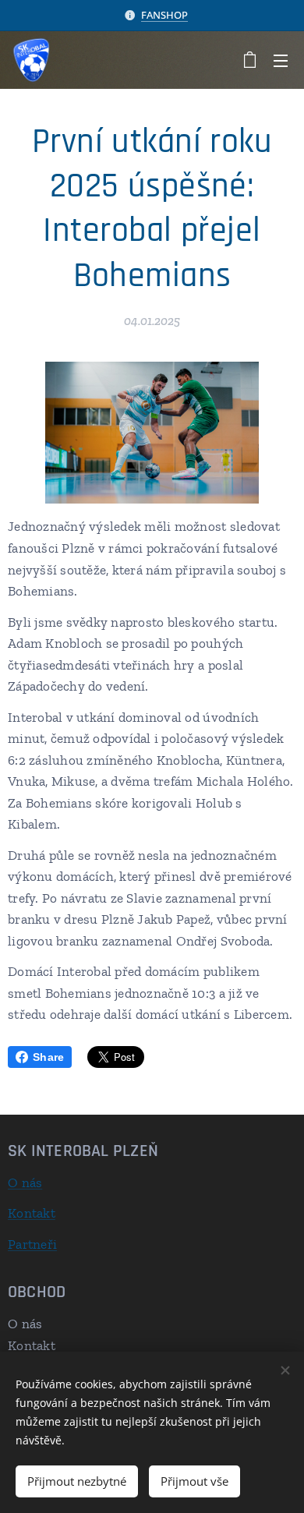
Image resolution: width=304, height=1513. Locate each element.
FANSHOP (164, 15)
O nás (25, 1182)
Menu (280, 60)
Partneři (32, 1244)
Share (48, 1057)
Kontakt (31, 1213)
